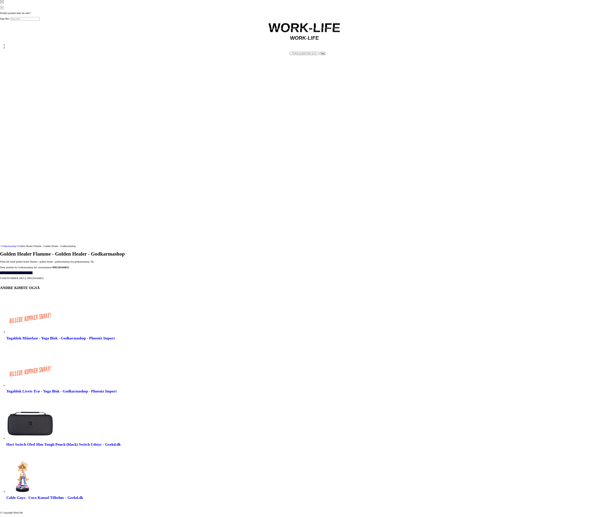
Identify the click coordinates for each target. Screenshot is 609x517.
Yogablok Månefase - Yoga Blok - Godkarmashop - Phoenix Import (60, 338)
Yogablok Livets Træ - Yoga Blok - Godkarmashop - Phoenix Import (61, 391)
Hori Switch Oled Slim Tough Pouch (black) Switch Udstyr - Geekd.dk (63, 444)
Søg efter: (5, 18)
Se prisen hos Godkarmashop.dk (16, 272)
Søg (322, 53)
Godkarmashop (9, 246)
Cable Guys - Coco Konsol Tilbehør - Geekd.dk (44, 498)
